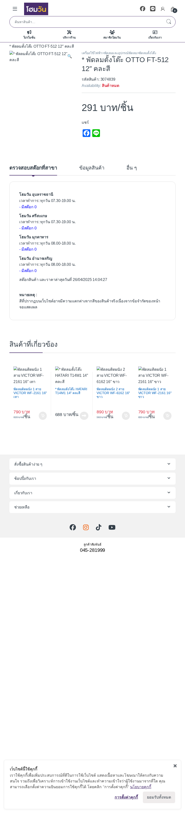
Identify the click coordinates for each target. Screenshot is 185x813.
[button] (69, 56)
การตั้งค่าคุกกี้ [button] (126, 797)
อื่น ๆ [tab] (131, 167)
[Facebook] (142, 9)
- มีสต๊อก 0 (28, 207)
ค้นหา (168, 21)
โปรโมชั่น (29, 37)
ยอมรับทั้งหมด (159, 797)
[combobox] (86, 21)
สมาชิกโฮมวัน (111, 37)
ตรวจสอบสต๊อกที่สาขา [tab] (33, 167)
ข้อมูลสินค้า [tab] (92, 167)
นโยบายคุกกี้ (140, 786)
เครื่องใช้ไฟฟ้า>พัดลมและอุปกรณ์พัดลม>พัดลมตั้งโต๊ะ (119, 53)
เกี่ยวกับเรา (155, 37)
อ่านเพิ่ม (84, 416)
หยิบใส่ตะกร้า (42, 416)
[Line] (152, 9)
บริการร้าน (69, 37)
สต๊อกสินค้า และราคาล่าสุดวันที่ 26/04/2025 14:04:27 (63, 280)
